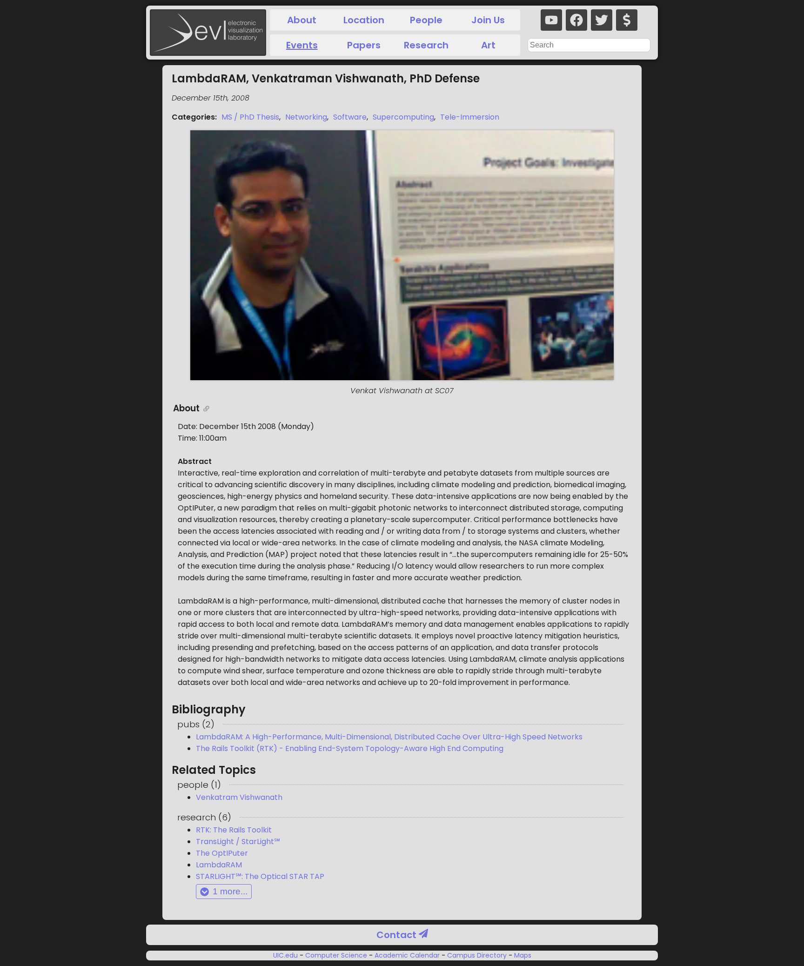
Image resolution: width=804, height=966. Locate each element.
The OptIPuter (222, 853)
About (301, 20)
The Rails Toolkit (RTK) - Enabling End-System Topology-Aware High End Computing (349, 748)
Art (488, 45)
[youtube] (551, 20)
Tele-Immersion (469, 117)
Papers (364, 45)
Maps (521, 955)
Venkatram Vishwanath (239, 797)
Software (350, 117)
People (426, 20)
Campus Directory (477, 955)
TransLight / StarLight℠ (238, 841)
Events (302, 45)
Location (363, 20)
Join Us (488, 20)
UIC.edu (286, 955)
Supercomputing (403, 117)
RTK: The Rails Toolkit (234, 830)
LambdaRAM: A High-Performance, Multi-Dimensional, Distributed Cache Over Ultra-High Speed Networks (389, 736)
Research (426, 45)
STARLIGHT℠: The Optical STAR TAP (260, 876)
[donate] (626, 20)
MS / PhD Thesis (250, 117)
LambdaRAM (219, 864)
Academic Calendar (407, 955)
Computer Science (336, 955)
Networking (306, 117)
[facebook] (576, 20)
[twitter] (601, 20)
